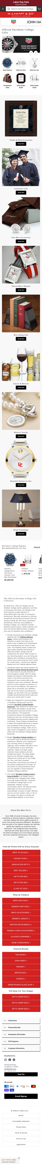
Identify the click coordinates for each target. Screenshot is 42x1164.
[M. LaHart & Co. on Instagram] (5, 1060)
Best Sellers (20, 870)
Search (21, 1115)
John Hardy (20, 961)
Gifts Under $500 (20, 1009)
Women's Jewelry (20, 918)
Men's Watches (20, 900)
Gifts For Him (20, 876)
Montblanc (20, 973)
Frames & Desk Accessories (20, 931)
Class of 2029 (20, 888)
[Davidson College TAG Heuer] (13, 22)
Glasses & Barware (20, 937)
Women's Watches (20, 906)
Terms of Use (21, 1139)
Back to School (20, 852)
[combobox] (21, 8)
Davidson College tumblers (23, 737)
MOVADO (20, 967)
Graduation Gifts (20, 864)
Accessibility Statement (21, 1121)
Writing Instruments (20, 924)
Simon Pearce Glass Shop (20, 985)
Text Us (21, 1074)
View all (37, 547)
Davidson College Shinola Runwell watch (22, 670)
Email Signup (21, 1096)
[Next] (36, 53)
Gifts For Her (20, 882)
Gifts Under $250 (20, 1003)
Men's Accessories (20, 912)
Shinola (20, 979)
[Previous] (31, 53)
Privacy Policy (21, 1127)
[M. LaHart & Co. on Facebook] (10, 1060)
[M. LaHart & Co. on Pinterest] (14, 1060)
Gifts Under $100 (20, 997)
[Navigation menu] (3, 9)
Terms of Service (21, 1133)
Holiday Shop (20, 858)
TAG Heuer (20, 955)
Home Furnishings (20, 943)
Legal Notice (21, 1144)
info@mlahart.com (10, 1069)
